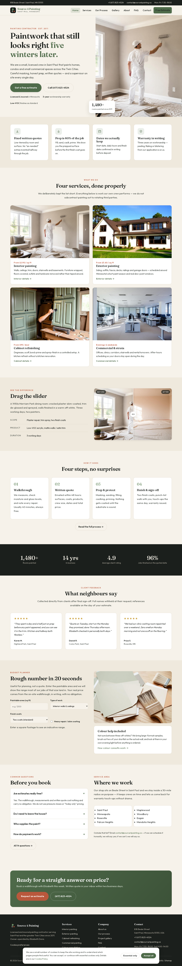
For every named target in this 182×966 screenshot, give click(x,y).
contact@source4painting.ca (139, 2)
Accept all (148, 955)
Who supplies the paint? (27, 823)
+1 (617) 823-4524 (116, 2)
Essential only (130, 955)
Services (87, 10)
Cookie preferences (19, 944)
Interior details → (22, 278)
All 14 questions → (23, 845)
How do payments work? (27, 834)
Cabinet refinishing (71, 938)
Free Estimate (162, 10)
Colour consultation (71, 947)
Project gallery (105, 938)
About (127, 10)
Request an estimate (32, 896)
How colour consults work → (113, 747)
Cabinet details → (23, 361)
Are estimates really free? (28, 793)
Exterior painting (70, 933)
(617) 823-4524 (63, 896)
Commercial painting (71, 942)
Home (75, 10)
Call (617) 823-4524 (58, 87)
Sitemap (168, 960)
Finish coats (16, 714)
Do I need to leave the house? (30, 813)
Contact (147, 10)
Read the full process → (91, 526)
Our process (104, 933)
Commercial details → (107, 361)
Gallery (115, 10)
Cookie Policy (41, 959)
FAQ (136, 10)
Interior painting (69, 929)
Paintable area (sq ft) (20, 700)
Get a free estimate (26, 87)
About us (102, 929)
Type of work (56, 700)
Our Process (101, 10)
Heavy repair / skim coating (67, 721)
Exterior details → (105, 278)
